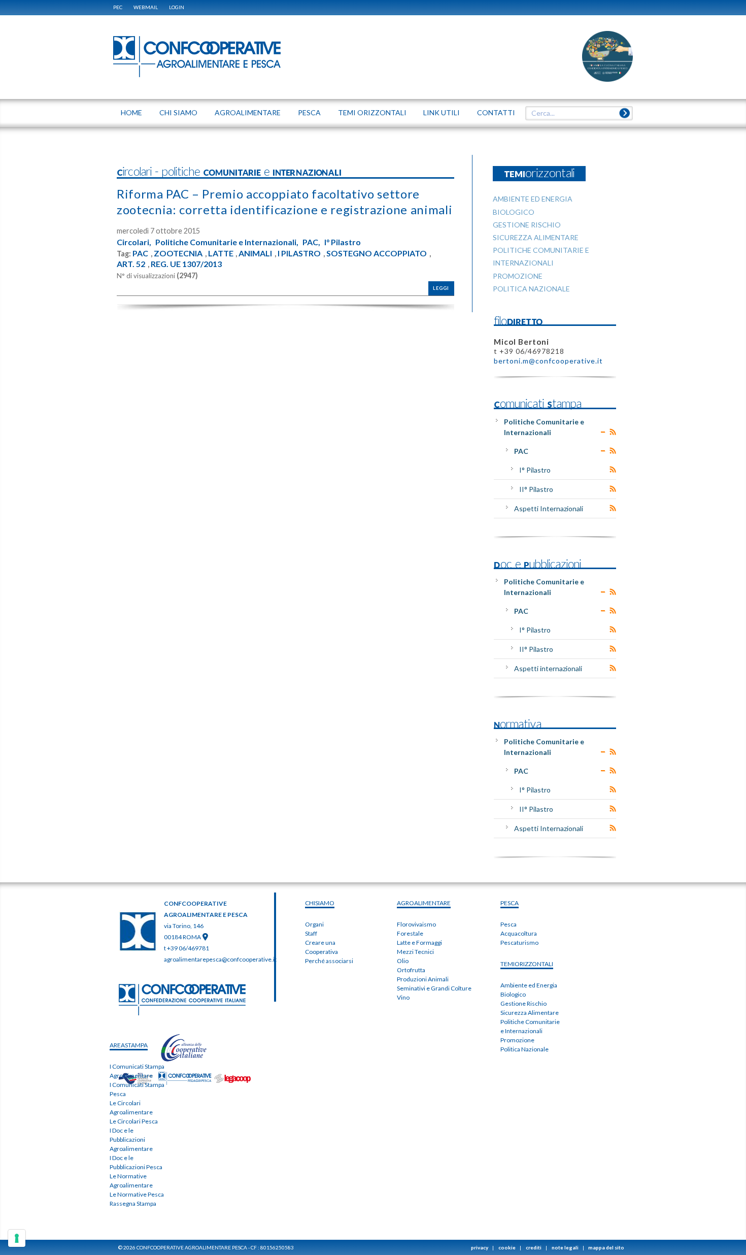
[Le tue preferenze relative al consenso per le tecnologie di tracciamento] (16, 1238)
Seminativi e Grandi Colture (434, 988)
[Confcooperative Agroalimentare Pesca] (197, 56)
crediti (533, 1247)
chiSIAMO (319, 903)
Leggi (441, 288)
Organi (314, 924)
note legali (565, 1247)
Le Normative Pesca (137, 1194)
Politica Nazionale (524, 1049)
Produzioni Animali (423, 979)
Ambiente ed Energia (528, 985)
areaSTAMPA (129, 1045)
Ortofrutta (411, 970)
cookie (507, 1247)
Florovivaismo (416, 924)
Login (176, 7)
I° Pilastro (342, 242)
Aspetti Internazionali (548, 508)
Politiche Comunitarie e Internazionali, (226, 242)
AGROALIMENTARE (424, 903)
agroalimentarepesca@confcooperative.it (220, 959)
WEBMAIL (145, 7)
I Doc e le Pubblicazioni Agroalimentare (131, 1139)
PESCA (509, 903)
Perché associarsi (329, 961)
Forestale (410, 933)
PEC (117, 7)
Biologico (513, 994)
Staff (311, 933)
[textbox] (575, 113)
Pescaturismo (519, 942)
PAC (140, 253)
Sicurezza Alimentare (529, 1012)
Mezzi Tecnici (415, 951)
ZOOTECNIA (178, 253)
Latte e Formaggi (419, 942)
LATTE (220, 253)
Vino (403, 997)
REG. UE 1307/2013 (186, 264)
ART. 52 (131, 264)
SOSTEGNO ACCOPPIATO (376, 253)
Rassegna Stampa (133, 1203)
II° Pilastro (536, 489)
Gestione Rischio (523, 1003)
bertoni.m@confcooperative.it (548, 360)
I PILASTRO (299, 253)
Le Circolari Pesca (134, 1121)
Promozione (517, 1040)
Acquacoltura (518, 933)
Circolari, (134, 242)
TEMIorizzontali (526, 964)
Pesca (508, 924)
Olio (403, 961)
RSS (612, 432)
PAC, (311, 242)
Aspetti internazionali (548, 668)
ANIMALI (255, 253)
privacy (479, 1247)
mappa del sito (606, 1247)
